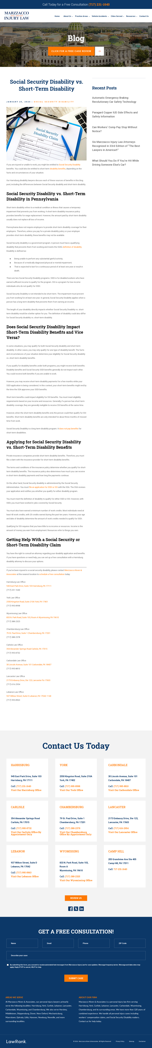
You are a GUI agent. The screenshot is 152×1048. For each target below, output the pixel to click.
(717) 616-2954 (121, 828)
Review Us (76, 898)
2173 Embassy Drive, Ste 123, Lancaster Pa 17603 (28, 680)
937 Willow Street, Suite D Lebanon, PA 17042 (24, 864)
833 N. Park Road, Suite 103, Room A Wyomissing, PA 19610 (32, 617)
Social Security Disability (54, 102)
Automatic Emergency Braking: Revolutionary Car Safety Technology (114, 99)
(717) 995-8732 (23, 828)
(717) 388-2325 (72, 876)
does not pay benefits (68, 428)
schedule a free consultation (52, 574)
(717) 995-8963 (23, 872)
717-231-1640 (120, 869)
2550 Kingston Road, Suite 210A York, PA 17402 (76, 778)
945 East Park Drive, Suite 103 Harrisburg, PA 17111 (28, 586)
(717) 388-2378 (72, 828)
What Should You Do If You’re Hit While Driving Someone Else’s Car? (115, 162)
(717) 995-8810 (121, 786)
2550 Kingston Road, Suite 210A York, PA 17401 (27, 601)
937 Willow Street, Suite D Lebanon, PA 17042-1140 (28, 696)
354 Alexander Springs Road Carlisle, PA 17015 (26, 649)
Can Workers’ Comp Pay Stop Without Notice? (114, 129)
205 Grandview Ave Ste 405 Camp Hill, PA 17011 (122, 861)
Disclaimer (142, 1041)
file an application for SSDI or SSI (43, 487)
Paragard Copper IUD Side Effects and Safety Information (115, 114)
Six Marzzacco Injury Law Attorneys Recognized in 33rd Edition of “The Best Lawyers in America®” (116, 146)
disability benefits (58, 168)
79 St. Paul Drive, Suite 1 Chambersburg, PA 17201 (28, 633)
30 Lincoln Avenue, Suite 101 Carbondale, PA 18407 (28, 664)
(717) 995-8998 (72, 786)
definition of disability (72, 247)
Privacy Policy (120, 1041)
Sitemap (131, 1041)
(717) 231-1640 (99, 4)
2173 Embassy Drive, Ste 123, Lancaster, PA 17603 (123, 820)
